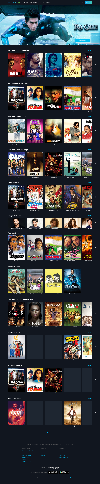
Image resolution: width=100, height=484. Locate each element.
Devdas (23, 445)
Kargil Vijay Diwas (15, 365)
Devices (42, 445)
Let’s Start (88, 2)
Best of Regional (14, 398)
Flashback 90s (13, 233)
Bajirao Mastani (25, 449)
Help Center (62, 445)
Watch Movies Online (27, 454)
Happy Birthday (14, 216)
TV (38, 2)
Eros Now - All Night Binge (18, 150)
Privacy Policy (64, 469)
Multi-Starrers (13, 183)
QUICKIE (42, 2)
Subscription (44, 443)
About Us (61, 443)
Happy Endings (14, 332)
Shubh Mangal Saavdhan (28, 443)
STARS (48, 2)
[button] (5, 25)
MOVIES (26, 2)
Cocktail (24, 451)
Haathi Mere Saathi (26, 447)
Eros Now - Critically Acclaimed (20, 299)
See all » (90, 50)
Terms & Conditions (54, 469)
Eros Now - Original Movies (18, 50)
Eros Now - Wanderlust (17, 116)
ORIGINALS (33, 2)
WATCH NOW (82, 41)
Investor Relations (63, 449)
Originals (43, 447)
